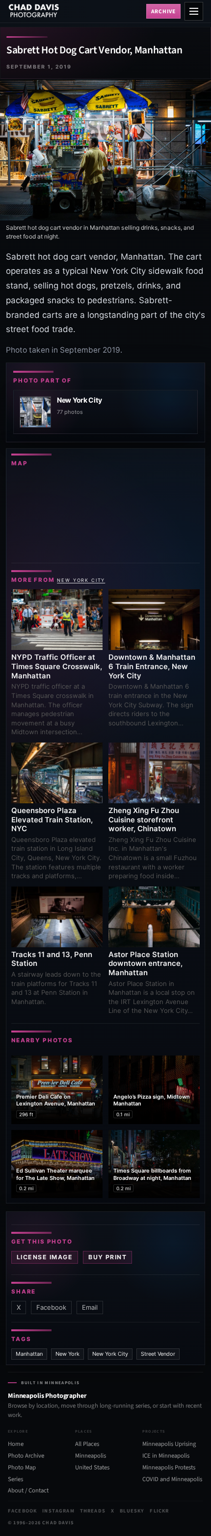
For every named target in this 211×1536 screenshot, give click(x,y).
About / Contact (28, 1490)
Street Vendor (158, 1353)
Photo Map (22, 1467)
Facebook (51, 1307)
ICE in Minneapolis (165, 1456)
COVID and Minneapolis (172, 1479)
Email (90, 1307)
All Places (87, 1444)
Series (15, 1479)
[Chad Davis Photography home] (75, 11)
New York (67, 1353)
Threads (93, 1510)
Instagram (58, 1510)
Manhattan (29, 1353)
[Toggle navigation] (194, 11)
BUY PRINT (107, 1257)
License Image (45, 1257)
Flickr (159, 1510)
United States (92, 1467)
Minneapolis (90, 1456)
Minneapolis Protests (168, 1467)
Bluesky (132, 1510)
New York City (81, 580)
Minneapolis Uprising (169, 1444)
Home (16, 1444)
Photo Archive (26, 1456)
